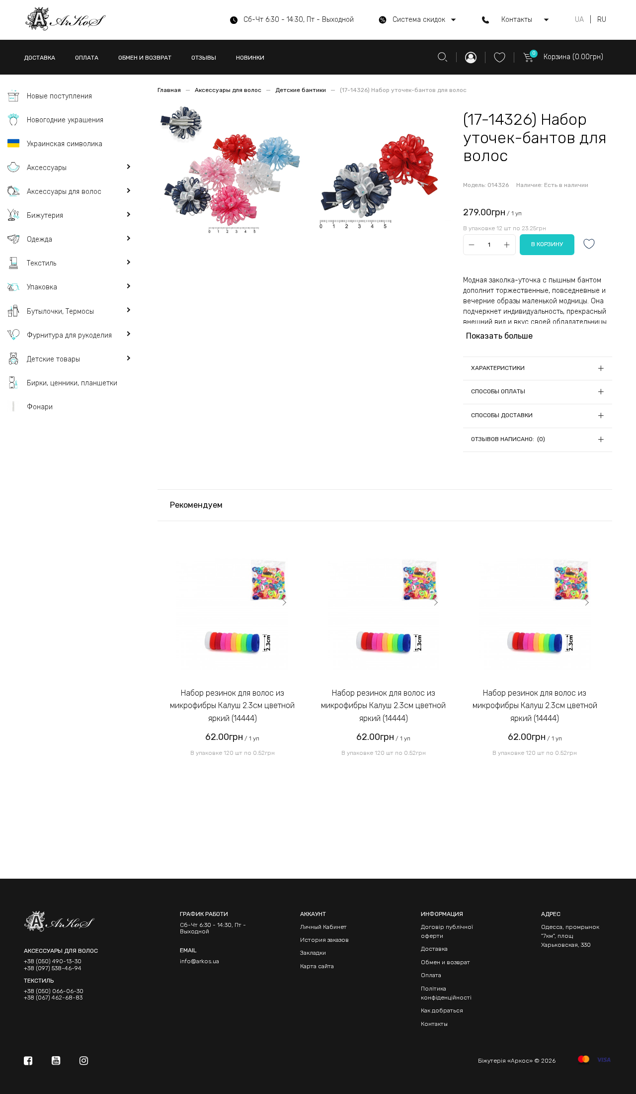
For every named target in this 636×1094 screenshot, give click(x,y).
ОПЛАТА (86, 57)
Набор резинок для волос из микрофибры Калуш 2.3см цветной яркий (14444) (232, 705)
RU (601, 20)
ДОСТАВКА (39, 57)
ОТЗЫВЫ (203, 57)
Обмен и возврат (445, 962)
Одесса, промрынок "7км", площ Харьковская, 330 (570, 936)
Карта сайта (317, 966)
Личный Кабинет (323, 926)
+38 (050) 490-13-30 (52, 961)
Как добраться (442, 1010)
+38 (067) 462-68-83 (53, 998)
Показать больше (499, 336)
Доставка (434, 948)
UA (579, 20)
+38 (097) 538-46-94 (52, 968)
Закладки (313, 952)
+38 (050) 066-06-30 (53, 991)
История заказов (324, 939)
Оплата (431, 975)
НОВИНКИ (250, 57)
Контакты (434, 1023)
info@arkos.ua (199, 961)
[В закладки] (589, 245)
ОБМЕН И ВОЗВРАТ (144, 57)
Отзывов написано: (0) (508, 439)
